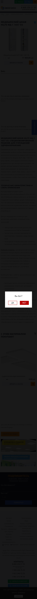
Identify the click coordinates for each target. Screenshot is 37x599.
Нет (24, 302)
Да (12, 302)
